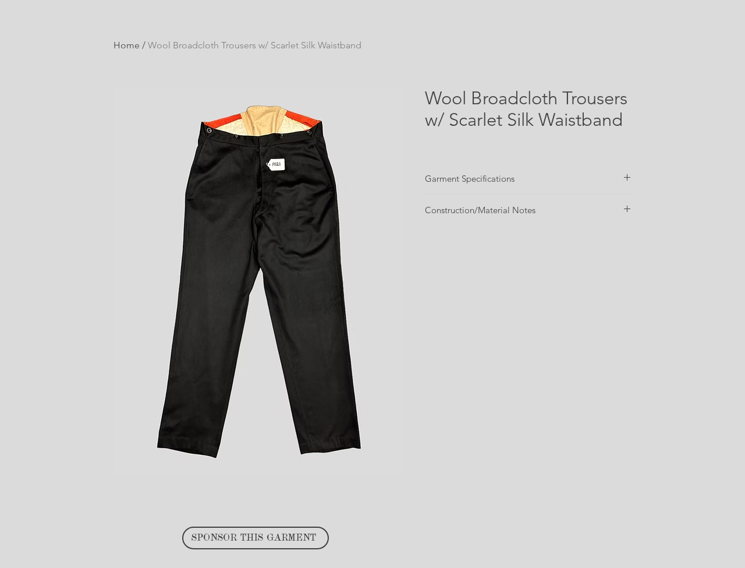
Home (126, 45)
